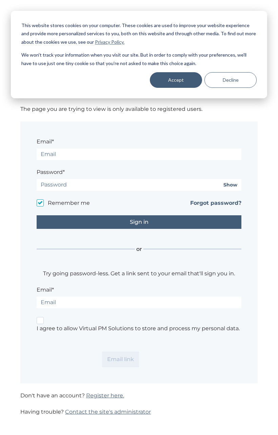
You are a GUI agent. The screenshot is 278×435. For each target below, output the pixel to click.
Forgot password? (215, 203)
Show (230, 185)
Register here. (105, 395)
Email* (45, 141)
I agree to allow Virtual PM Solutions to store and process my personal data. (138, 328)
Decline (231, 80)
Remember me (69, 203)
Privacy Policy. (109, 42)
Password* (51, 172)
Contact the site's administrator (108, 412)
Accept (176, 80)
